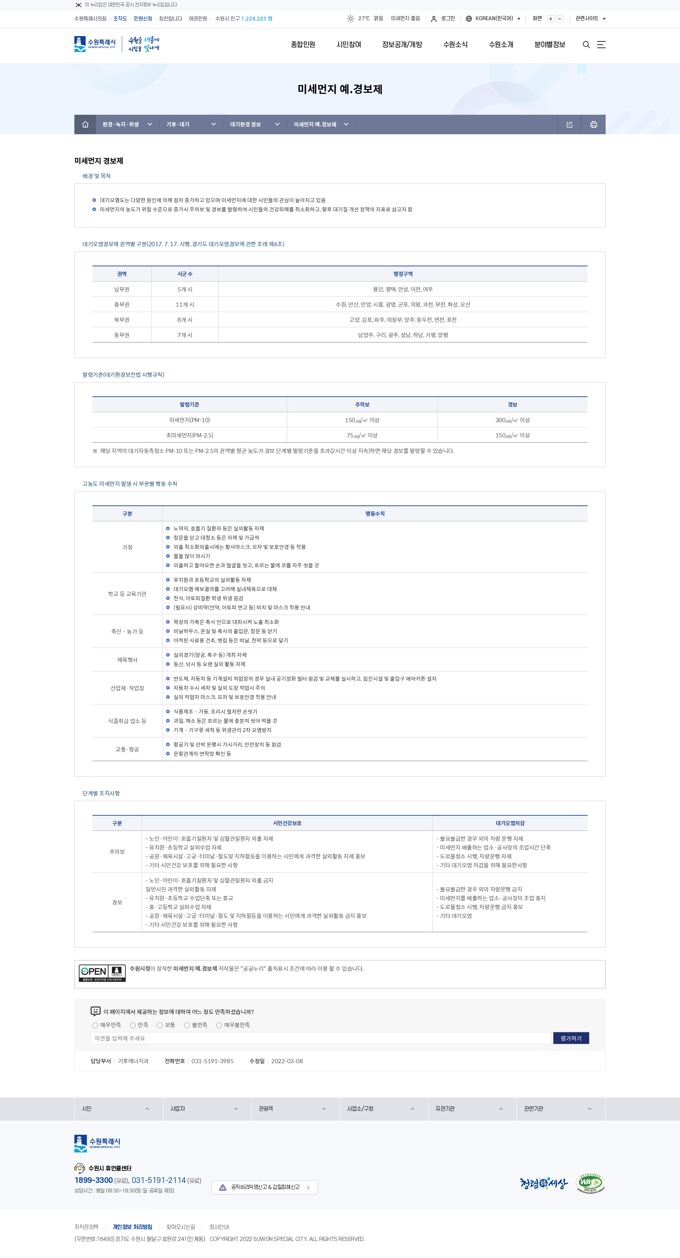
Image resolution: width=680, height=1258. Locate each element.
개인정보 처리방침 (132, 1227)
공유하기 (569, 124)
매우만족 (110, 1024)
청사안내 (218, 1227)
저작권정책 (86, 1227)
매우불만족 (237, 1024)
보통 (170, 1024)
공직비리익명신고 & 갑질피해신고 (265, 1187)
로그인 (448, 19)
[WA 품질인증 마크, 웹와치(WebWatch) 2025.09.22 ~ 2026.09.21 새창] (590, 1183)
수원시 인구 (243, 19)
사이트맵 (601, 44)
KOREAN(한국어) (494, 19)
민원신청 (143, 19)
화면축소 (559, 18)
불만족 (200, 1024)
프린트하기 (593, 124)
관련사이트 (587, 19)
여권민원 (198, 19)
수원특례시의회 (90, 19)
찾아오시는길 (180, 1227)
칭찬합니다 (170, 19)
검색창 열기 (586, 44)
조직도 (120, 19)
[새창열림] (102, 974)
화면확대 (550, 18)
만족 (143, 1024)
